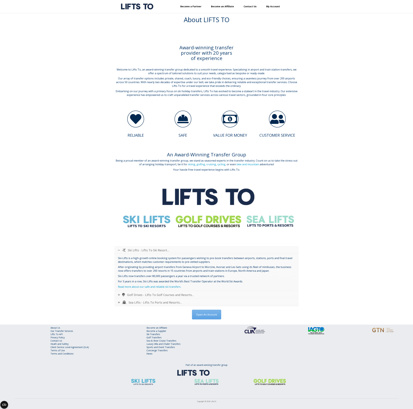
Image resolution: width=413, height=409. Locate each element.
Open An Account (206, 314)
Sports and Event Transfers (160, 347)
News (149, 353)
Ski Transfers (153, 334)
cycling (221, 164)
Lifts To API (56, 334)
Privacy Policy (57, 337)
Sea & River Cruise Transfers (161, 340)
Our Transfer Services (61, 331)
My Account (273, 6)
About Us (55, 327)
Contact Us (250, 6)
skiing (191, 164)
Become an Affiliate (222, 6)
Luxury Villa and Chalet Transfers (163, 343)
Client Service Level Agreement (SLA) (69, 347)
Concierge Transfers (157, 350)
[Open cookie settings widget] (4, 405)
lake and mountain (248, 164)
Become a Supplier (156, 331)
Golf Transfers (153, 337)
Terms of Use (57, 350)
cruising (211, 164)
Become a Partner (190, 6)
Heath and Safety (59, 343)
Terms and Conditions (62, 353)
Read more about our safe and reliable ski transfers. (149, 287)
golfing (200, 164)
